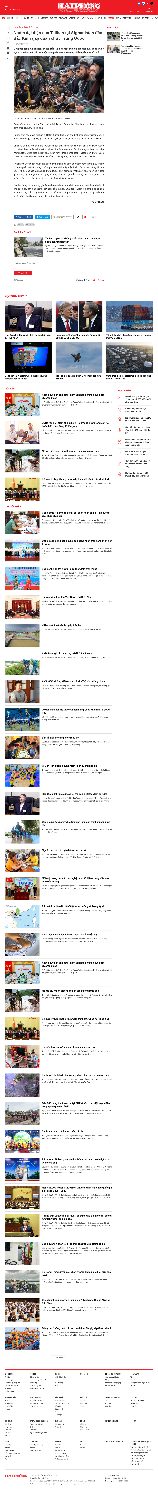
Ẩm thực (8, 1433)
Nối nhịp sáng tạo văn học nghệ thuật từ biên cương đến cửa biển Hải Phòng (75, 880)
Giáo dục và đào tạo (112, 1377)
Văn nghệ (102, 18)
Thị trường (33, 1383)
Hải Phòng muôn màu (12, 1453)
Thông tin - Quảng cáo (114, 1442)
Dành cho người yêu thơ (63, 1403)
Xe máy (82, 1448)
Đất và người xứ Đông (39, 1421)
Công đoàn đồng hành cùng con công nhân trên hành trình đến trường (77, 542)
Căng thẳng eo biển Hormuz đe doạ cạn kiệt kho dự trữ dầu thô (128, 377)
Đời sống (145, 18)
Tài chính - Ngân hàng (37, 1388)
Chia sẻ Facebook (24, 217)
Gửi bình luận (23, 273)
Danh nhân (34, 1430)
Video (132, 12)
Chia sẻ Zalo (43, 217)
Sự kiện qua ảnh (111, 1421)
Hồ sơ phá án (135, 1380)
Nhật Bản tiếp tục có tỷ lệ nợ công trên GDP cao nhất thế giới (137, 430)
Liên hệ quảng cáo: (112, 1481)
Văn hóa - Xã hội (10, 1450)
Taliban (20, 224)
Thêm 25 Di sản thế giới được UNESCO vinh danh (136, 453)
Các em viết (59, 1409)
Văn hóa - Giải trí (89, 18)
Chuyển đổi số (110, 1385)
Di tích (32, 1427)
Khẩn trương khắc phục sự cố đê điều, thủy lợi (67, 653)
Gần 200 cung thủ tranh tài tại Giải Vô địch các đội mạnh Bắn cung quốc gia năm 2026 (76, 1105)
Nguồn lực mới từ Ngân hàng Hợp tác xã (64, 850)
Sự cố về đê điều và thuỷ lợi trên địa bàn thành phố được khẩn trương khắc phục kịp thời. (75, 657)
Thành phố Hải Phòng (138, 1400)
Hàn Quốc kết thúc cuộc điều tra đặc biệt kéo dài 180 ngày (28, 336)
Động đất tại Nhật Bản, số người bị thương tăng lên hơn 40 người (26, 377)
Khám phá (83, 1424)
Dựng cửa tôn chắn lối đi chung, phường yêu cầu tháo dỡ (73, 1243)
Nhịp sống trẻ (9, 1427)
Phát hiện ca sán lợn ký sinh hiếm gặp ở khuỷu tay (69, 934)
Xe (81, 1442)
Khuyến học (109, 1380)
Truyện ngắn (59, 1400)
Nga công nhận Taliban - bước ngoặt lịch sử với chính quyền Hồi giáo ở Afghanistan (132, 49)
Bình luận (83, 1403)
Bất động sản (74, 18)
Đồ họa (133, 1421)
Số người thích (98, 280)
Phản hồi (58, 1427)
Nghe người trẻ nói (61, 1459)
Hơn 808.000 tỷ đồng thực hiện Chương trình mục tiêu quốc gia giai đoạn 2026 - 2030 (77, 1189)
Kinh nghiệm (84, 1430)
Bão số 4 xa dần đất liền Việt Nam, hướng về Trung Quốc (73, 906)
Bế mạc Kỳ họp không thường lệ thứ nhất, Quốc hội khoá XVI (75, 479)
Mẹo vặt (8, 1435)
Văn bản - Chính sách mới (139, 1447)
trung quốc (30, 224)
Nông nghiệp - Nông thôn (39, 1380)
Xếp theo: (79, 280)
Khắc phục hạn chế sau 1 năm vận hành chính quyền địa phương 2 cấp (73, 396)
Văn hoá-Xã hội (35, 1450)
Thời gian (87, 280)
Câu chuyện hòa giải (137, 1456)
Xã (106, 1400)
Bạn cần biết (134, 1464)
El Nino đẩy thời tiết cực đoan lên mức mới (135, 410)
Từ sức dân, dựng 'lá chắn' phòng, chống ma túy (68, 1047)
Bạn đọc (58, 1421)
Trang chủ (17, 27)
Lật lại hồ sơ (9, 1456)
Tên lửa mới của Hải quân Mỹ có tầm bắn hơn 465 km (78, 377)
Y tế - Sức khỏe (60, 1377)
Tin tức (35, 27)
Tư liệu (82, 1406)
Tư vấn (132, 1385)
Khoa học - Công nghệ (113, 1383)
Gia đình (8, 1424)
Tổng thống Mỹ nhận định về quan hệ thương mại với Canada (128, 336)
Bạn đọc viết (59, 1424)
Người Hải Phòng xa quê (38, 1433)
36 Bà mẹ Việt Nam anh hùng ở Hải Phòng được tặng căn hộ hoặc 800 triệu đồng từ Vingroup (75, 424)
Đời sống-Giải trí (60, 1450)
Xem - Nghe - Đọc (36, 1406)
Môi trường (59, 1383)
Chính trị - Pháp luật (36, 1445)
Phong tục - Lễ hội (36, 1424)
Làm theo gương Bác (12, 1383)
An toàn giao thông (62, 1456)
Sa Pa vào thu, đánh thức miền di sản (63, 1131)
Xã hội (26, 18)
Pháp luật (63, 18)
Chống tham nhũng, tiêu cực (140, 1383)
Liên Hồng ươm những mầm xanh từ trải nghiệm (71, 765)
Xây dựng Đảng (10, 1380)
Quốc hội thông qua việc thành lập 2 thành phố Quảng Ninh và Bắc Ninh (76, 1302)
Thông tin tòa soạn (112, 1475)
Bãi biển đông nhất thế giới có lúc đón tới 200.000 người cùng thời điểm (138, 399)
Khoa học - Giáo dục (49, 18)
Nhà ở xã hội (9, 1406)
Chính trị (10, 18)
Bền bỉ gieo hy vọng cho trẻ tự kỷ (60, 737)
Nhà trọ (7, 1409)
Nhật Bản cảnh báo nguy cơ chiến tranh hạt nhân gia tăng (137, 464)
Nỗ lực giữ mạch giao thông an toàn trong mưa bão (70, 451)
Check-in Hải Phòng (62, 1453)
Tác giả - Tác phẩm (36, 1403)
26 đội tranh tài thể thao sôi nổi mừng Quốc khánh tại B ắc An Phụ (76, 711)
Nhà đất (7, 1400)
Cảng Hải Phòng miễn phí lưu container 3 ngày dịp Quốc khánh (76, 1328)
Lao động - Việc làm (62, 1380)
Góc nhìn (35, 18)
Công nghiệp (34, 1377)
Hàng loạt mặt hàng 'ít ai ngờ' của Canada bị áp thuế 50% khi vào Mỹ (78, 336)
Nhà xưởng (9, 1403)
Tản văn (58, 1406)
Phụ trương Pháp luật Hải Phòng (141, 1443)
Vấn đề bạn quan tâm (138, 1458)
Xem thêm (59, 1358)
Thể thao (136, 18)
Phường (108, 1403)
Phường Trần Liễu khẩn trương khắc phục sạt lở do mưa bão (75, 1075)
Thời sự (57, 1448)
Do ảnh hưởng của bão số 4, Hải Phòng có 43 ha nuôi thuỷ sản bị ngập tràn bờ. (72, 629)
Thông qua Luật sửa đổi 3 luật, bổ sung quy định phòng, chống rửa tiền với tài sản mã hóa (77, 1217)
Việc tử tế (58, 1385)
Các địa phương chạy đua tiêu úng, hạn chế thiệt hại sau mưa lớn (76, 824)
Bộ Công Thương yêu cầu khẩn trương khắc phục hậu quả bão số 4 (76, 1274)
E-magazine (140, 12)
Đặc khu (108, 1406)
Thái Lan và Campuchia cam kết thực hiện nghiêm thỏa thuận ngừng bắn (138, 442)
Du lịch (83, 1421)
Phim (6, 1459)
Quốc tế (111, 18)
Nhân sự (8, 1388)
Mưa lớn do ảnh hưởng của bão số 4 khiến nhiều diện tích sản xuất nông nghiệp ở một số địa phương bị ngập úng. (77, 830)
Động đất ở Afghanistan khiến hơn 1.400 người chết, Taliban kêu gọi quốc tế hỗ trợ (132, 37)
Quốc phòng (9, 1391)
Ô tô (81, 1445)
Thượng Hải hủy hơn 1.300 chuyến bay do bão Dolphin (137, 474)
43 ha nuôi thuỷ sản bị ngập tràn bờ (61, 625)
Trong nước (134, 1403)
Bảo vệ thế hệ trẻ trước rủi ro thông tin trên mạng (69, 568)
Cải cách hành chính (12, 1385)
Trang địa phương (123, 18)
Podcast (149, 12)
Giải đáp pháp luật (136, 1461)
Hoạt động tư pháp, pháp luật (140, 1450)
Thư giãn (58, 1412)
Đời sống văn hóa (36, 1400)
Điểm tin (58, 1445)
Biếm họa (58, 1415)
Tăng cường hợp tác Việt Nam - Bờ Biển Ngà (66, 597)
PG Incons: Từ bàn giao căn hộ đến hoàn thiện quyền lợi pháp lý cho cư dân (76, 1161)
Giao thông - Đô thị (36, 1385)
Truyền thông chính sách (139, 1453)
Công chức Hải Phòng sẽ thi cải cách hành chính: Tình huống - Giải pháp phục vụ (76, 514)
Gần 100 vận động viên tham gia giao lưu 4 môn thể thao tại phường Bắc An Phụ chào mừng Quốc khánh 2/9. (75, 718)
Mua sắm (8, 1430)
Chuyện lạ (83, 1427)
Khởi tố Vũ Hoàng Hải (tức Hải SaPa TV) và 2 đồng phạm (73, 681)
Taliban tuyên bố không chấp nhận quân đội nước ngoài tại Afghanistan (72, 240)
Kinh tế (19, 18)
